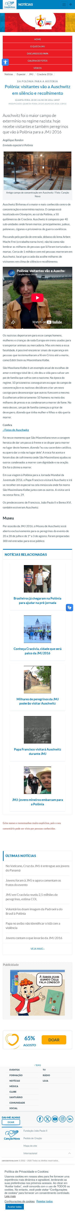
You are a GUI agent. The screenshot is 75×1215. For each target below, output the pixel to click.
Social (13, 1108)
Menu (64, 4)
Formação (16, 1075)
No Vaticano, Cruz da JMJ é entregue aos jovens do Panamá (37, 868)
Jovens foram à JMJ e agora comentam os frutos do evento (33, 882)
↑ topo (37, 1065)
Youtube (55, 1119)
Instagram (62, 1119)
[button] (5, 62)
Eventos (14, 1070)
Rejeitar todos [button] (44, 1201)
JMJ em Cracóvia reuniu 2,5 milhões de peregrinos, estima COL (32, 897)
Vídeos (37, 68)
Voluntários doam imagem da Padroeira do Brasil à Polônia (34, 911)
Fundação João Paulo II (35, 1130)
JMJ (31, 74)
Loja (45, 1081)
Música (13, 1086)
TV (44, 1070)
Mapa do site (30, 1145)
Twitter (47, 1119)
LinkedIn (70, 1119)
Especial (21, 74)
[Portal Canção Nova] (10, 4)
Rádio (46, 1075)
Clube (12, 1092)
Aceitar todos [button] (15, 1206)
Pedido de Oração (32, 1138)
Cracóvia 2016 (45, 74)
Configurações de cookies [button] (20, 1201)
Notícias (9, 74)
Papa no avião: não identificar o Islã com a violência (33, 926)
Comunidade (17, 1103)
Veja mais (37, 948)
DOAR (11, 1122)
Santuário (16, 1097)
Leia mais (10, 1196)
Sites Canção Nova (70, 4)
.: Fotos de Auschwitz (16, 430)
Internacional (30, 1153)
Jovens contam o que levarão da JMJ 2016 (34, 938)
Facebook (40, 1119)
